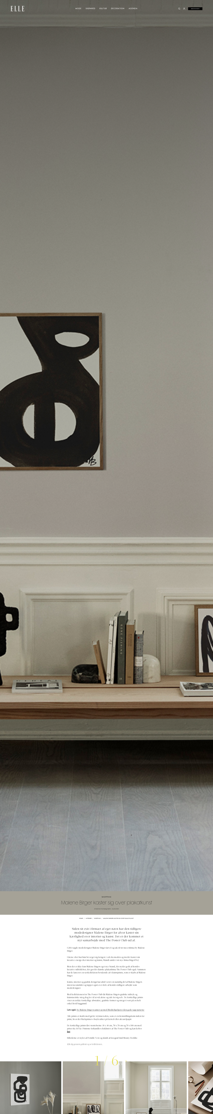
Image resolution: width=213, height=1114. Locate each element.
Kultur (103, 8)
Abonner (195, 8)
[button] (126, 1061)
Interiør (89, 918)
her (68, 1032)
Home (81, 918)
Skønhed (90, 8)
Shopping (106, 897)
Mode (78, 8)
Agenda (133, 8)
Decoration (117, 8)
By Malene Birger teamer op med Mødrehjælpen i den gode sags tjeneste (110, 1010)
